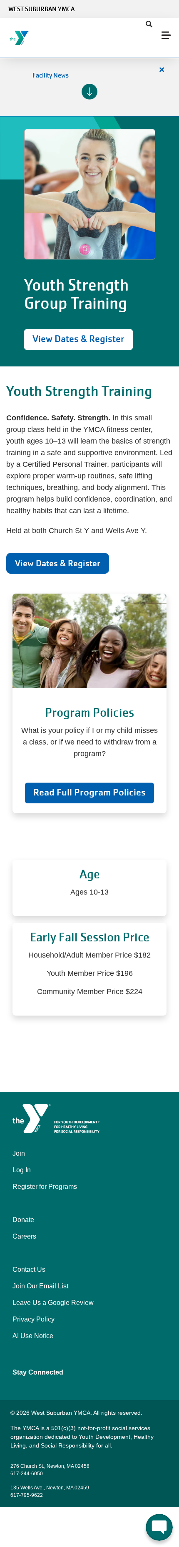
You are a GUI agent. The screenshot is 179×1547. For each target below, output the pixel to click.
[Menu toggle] (166, 35)
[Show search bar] (149, 24)
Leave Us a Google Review (53, 1302)
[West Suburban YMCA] (56, 38)
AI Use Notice (32, 1335)
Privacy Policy (33, 1319)
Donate (23, 1219)
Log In (21, 1170)
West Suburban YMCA (41, 9)
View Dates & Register (78, 339)
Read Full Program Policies (89, 792)
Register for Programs (44, 1186)
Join (18, 1153)
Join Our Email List (40, 1286)
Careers (24, 1236)
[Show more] (89, 91)
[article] (89, 87)
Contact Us (28, 1269)
